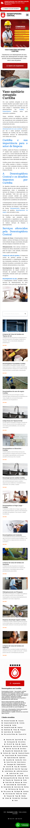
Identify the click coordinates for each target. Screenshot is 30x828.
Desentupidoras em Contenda (12, 535)
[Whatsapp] (26, 9)
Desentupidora (7, 111)
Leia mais (5, 345)
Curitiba (21, 109)
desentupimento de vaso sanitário (12, 129)
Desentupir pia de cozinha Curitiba (14, 478)
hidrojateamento (14, 208)
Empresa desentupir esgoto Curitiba (14, 620)
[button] (27, 15)
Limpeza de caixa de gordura (11, 255)
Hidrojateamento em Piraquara (13, 592)
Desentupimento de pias (10, 278)
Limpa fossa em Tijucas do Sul (12, 421)
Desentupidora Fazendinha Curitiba (14, 363)
